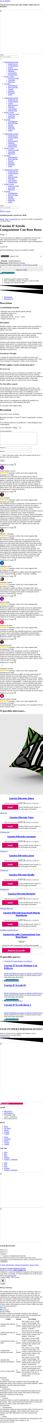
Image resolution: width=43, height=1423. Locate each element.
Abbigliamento (12, 85)
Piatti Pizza (11, 82)
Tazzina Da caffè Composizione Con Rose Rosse (21, 935)
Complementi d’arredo (11, 62)
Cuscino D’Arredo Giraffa (21, 874)
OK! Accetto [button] (15, 1277)
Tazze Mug (11, 80)
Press (5, 1156)
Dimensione (4, 263)
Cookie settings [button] (5, 1277)
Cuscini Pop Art (15, 219)
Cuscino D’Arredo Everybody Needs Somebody (21, 914)
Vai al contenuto (5, 1)
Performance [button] (4, 1387)
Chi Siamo (7, 1128)
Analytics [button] (3, 1396)
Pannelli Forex (12, 75)
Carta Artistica (12, 73)
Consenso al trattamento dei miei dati (14, 1256)
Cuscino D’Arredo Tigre (22, 817)
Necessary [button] (3, 1308)
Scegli (10, 807)
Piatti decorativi (13, 69)
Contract (6, 1132)
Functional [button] (3, 1378)
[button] (3, 234)
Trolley (10, 94)
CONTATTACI (5, 1037)
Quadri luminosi (13, 66)
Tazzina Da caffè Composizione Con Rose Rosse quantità (20, 945)
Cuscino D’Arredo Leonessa (21, 836)
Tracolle (10, 89)
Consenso (3, 1254)
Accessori (7, 84)
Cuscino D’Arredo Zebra (21, 798)
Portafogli (11, 91)
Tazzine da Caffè (13, 78)
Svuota (22, 263)
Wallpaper (11, 71)
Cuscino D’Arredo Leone (21, 855)
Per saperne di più (10, 1275)
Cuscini (10, 67)
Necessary (5, 1310)
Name (2, 1250)
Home (2, 219)
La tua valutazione (6, 427)
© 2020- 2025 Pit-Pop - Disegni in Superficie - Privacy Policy (19, 1265)
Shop (6, 219)
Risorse (6, 1130)
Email (2, 451)
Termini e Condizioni (10, 1159)
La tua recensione (6, 431)
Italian (7, 1103)
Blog (5, 1154)
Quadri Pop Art (13, 64)
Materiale (4, 261)
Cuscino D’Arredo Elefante (21, 894)
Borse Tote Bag (13, 87)
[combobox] (9, 57)
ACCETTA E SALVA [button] (7, 1422)
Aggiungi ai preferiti (12, 980)
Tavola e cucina (9, 76)
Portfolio (7, 1158)
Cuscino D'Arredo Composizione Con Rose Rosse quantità (18, 265)
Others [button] (2, 1414)
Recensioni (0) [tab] (8, 299)
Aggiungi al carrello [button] (16, 950)
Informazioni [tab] (8, 297)
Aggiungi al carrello (21, 270)
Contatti (6, 1134)
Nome (2, 448)
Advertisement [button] (4, 1405)
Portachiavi (11, 93)
